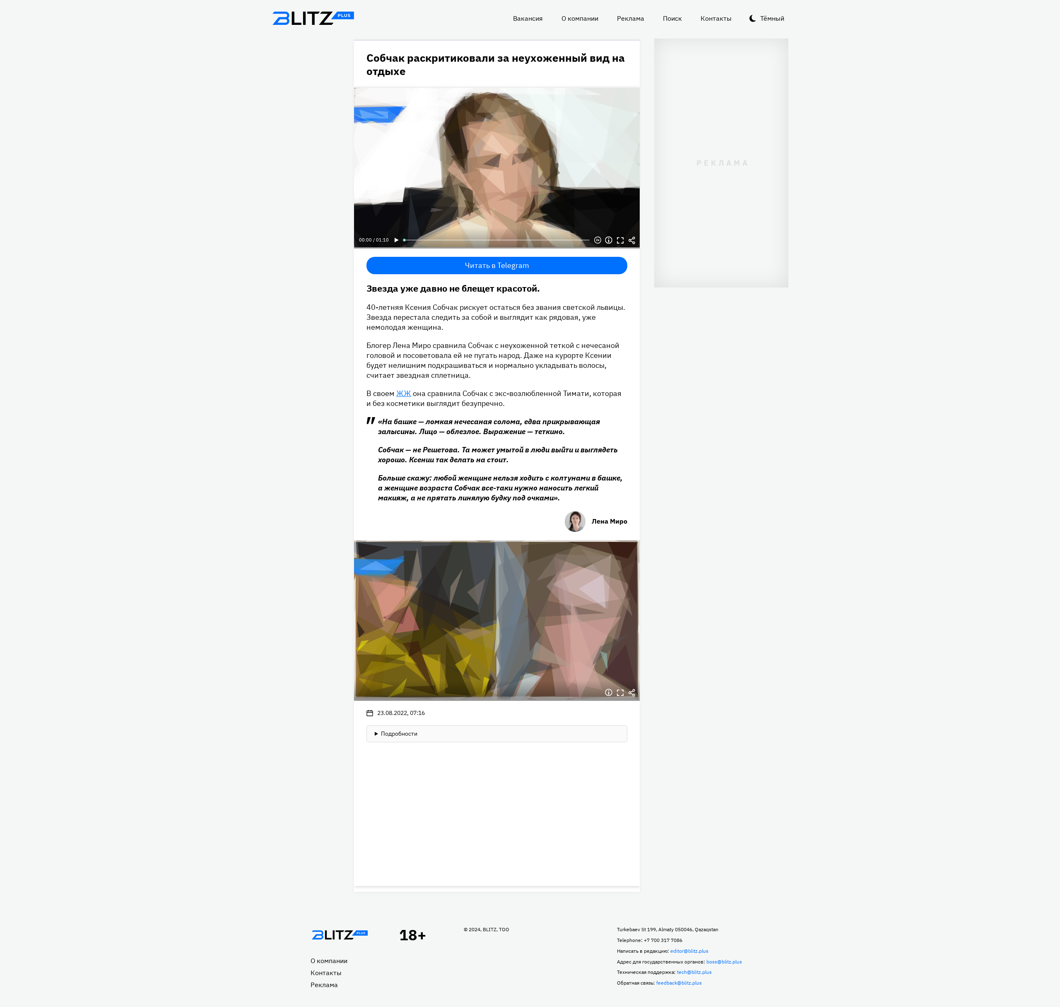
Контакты (716, 18)
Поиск (672, 18)
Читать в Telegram (497, 265)
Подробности (399, 733)
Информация (608, 240)
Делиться (632, 240)
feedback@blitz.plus (679, 983)
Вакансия (528, 18)
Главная (340, 934)
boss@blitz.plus (724, 962)
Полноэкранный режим (620, 240)
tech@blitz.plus (694, 972)
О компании (579, 18)
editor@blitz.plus (689, 951)
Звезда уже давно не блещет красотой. (453, 288)
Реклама (630, 18)
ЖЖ (403, 393)
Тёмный (772, 18)
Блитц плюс (313, 18)
